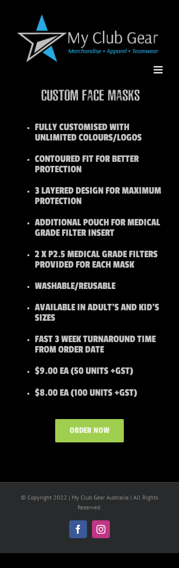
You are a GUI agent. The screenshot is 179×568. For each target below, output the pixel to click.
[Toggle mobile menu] (159, 70)
